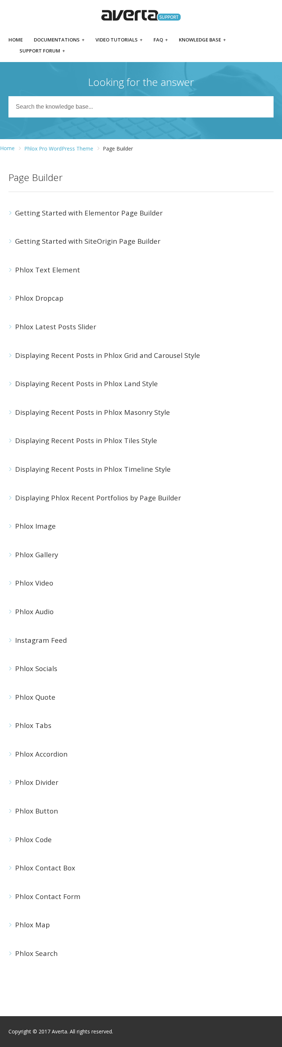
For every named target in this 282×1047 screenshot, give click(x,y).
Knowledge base (202, 40)
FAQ (160, 40)
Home (15, 40)
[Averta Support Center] (141, 15)
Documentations (59, 40)
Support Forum (42, 51)
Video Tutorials (118, 40)
